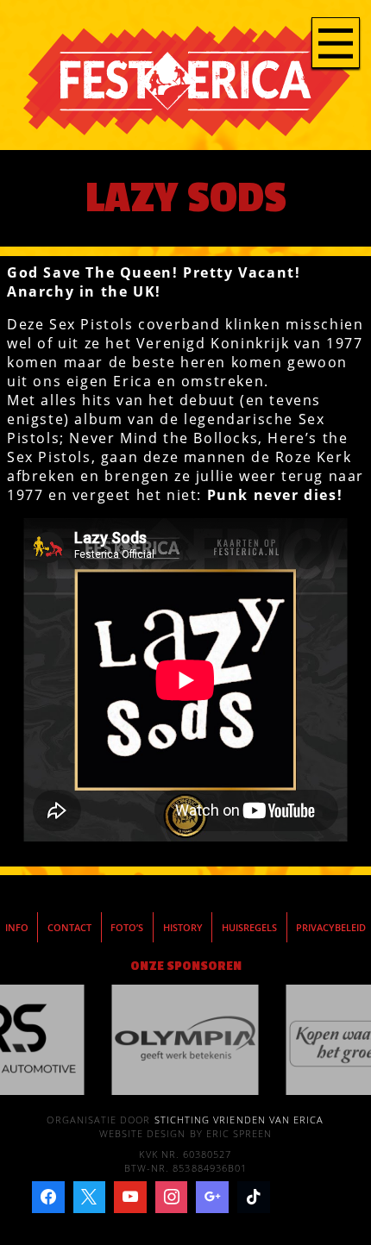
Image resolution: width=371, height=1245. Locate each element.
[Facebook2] (48, 1197)
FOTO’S (126, 928)
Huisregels (249, 928)
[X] (89, 1197)
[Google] (212, 1197)
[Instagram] (171, 1197)
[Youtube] (130, 1197)
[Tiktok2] (253, 1197)
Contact (69, 928)
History (183, 928)
